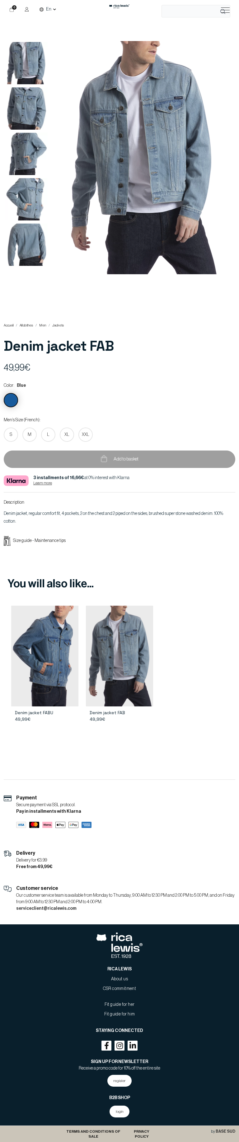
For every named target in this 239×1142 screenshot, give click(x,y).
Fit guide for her (120, 1004)
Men (42, 325)
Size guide (22, 541)
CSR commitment (119, 989)
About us (119, 979)
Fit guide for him (119, 1014)
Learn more (42, 483)
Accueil (8, 325)
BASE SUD (225, 1131)
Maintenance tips (50, 541)
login (119, 1111)
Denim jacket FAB (107, 712)
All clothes (26, 325)
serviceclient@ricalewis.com (46, 908)
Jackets (58, 325)
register (119, 1081)
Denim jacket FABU (34, 712)
